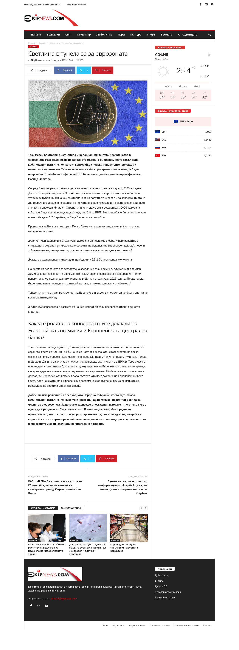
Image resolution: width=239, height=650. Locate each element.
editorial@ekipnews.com (63, 598)
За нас (106, 625)
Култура (135, 34)
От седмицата (187, 34)
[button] (209, 34)
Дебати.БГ (161, 586)
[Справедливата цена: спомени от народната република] (129, 528)
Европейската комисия (168, 592)
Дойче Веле (161, 575)
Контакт (207, 625)
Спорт (151, 34)
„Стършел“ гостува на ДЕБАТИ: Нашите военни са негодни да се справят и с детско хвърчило (87, 549)
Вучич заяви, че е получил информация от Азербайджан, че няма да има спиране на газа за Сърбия (123, 487)
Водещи (42, 42)
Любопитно (104, 34)
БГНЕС (159, 580)
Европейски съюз (165, 597)
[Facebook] (200, 4)
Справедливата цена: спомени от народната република (124, 547)
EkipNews (36, 60)
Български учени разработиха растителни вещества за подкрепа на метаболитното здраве (47, 549)
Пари (121, 34)
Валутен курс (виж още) (173, 111)
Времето (167, 34)
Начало (36, 34)
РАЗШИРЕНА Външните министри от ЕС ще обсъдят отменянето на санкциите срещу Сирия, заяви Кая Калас (55, 487)
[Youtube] (212, 4)
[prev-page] (141, 508)
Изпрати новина (77, 4)
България (53, 34)
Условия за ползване (159, 625)
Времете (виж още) (170, 47)
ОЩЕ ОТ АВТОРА (71, 508)
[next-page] (146, 508)
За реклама (118, 625)
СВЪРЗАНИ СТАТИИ (43, 508)
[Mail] (206, 4)
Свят (68, 34)
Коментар (84, 34)
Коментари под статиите (186, 625)
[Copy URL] (125, 70)
